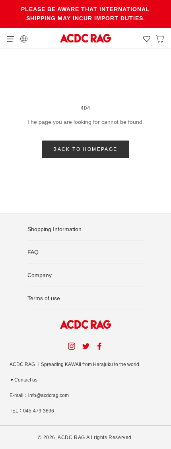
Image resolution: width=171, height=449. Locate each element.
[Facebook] (100, 346)
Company (39, 275)
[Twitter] (85, 346)
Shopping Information (54, 229)
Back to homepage (85, 149)
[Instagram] (71, 346)
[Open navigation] (10, 38)
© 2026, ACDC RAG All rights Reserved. (85, 437)
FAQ (33, 252)
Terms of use (43, 298)
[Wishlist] (146, 38)
